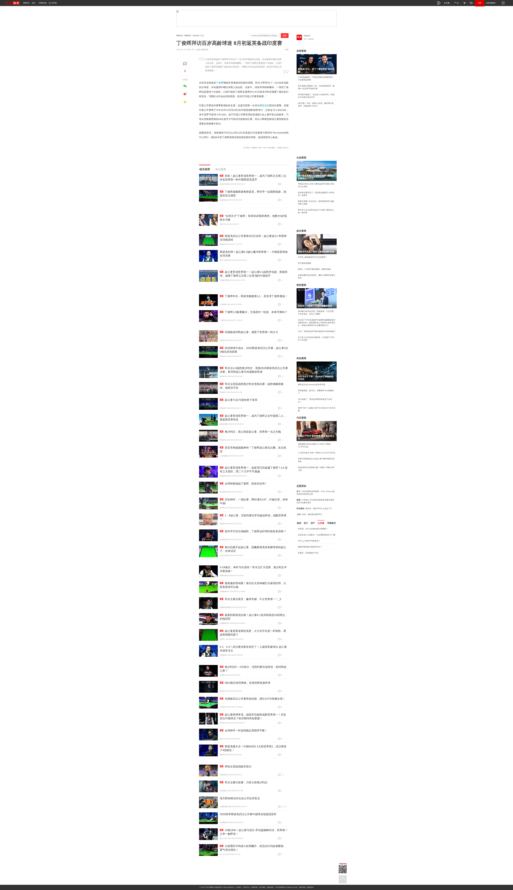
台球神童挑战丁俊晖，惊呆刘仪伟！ (246, 483)
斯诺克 (263, 105)
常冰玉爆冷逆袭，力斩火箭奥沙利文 (246, 782)
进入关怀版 (53, 3)
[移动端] (439, 3)
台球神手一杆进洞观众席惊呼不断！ (246, 730)
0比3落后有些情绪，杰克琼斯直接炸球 (247, 682)
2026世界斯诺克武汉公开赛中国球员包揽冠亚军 (248, 814)
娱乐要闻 (301, 231)
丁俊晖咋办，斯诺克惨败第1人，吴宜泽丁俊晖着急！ (256, 296)
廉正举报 (302, 887)
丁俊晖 (220, 82)
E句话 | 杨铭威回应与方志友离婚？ (312, 257)
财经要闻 (301, 285)
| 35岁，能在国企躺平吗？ (310, 514)
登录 (479, 3)
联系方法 (246, 887)
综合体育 (196, 35)
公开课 (321, 523)
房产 (313, 523)
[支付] (465, 3)
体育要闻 (301, 51)
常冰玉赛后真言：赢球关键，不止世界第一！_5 (253, 599)
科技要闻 (301, 358)
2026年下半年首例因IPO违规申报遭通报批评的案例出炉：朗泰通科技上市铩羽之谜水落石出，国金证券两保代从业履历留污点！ (316, 322)
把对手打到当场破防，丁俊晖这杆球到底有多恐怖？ (255, 531)
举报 (287, 50)
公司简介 (239, 887)
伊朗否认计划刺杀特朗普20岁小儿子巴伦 (315, 574)
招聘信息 (254, 887)
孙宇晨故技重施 (304, 263)
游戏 (299, 523)
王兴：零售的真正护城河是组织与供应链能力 (316, 331)
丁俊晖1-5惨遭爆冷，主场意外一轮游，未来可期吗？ (256, 312)
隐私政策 (270, 887)
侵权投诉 (310, 887)
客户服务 (262, 887)
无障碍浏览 (43, 3)
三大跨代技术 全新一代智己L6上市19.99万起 (316, 453)
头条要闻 (301, 157)
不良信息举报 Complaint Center (286, 887)
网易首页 (26, 3)
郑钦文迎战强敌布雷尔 (238, 766)
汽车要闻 (301, 417)
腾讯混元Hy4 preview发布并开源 (311, 384)
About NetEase (228, 887)
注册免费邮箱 (490, 3)
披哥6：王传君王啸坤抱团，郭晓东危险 (314, 269)
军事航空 (331, 523)
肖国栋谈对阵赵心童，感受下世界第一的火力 (251, 332)
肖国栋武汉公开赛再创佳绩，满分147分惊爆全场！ (255, 698)
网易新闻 (307, 36)
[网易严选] (457, 3)
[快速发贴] (185, 63)
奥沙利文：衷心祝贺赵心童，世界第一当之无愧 (253, 431)
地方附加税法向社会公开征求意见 (240, 798)
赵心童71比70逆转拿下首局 (241, 399)
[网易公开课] (447, 3)
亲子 (306, 523)
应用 (33, 3)
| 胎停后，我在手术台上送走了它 (314, 508)
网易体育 (187, 35)
